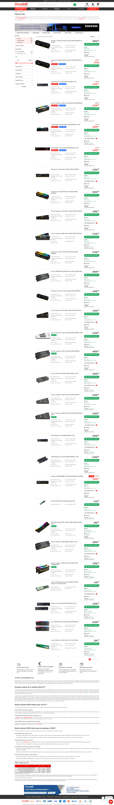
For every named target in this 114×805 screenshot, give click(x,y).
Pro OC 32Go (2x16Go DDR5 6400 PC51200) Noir (26, 767)
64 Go (23, 18)
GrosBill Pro (47, 0)
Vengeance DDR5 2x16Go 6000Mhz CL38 (26, 768)
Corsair (32, 711)
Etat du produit (19, 70)
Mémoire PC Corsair (79, 32)
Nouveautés (25, 42)
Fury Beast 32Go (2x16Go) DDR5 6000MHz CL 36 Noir (26, 772)
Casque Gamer (66, 797)
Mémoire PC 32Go (57, 32)
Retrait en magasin (20, 45)
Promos (25, 38)
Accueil (16, 11)
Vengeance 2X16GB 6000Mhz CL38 (26, 771)
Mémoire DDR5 (36, 32)
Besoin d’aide (53, 0)
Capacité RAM (19, 66)
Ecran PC (44, 797)
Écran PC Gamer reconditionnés (23, 32)
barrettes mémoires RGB (21, 17)
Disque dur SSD (74, 797)
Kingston (17, 717)
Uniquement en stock (25, 53)
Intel (80, 692)
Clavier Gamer (58, 797)
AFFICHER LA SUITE (57, 783)
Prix (16, 56)
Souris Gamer (50, 797)
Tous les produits (25, 51)
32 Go (20, 18)
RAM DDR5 (81, 18)
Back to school (25, 40)
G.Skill (38, 723)
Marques (87, 804)
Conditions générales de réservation (28, 804)
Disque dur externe (83, 797)
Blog (90, 804)
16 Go (84, 17)
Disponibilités (18, 49)
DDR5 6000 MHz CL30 (28, 717)
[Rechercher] (74, 4)
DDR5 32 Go (26, 742)
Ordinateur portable (36, 797)
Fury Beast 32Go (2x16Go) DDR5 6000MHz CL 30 (26, 770)
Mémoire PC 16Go (46, 32)
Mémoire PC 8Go (68, 32)
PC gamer (28, 797)
